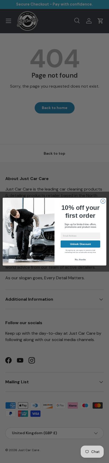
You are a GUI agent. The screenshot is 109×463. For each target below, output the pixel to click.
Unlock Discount (80, 243)
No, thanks (80, 259)
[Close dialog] (103, 201)
